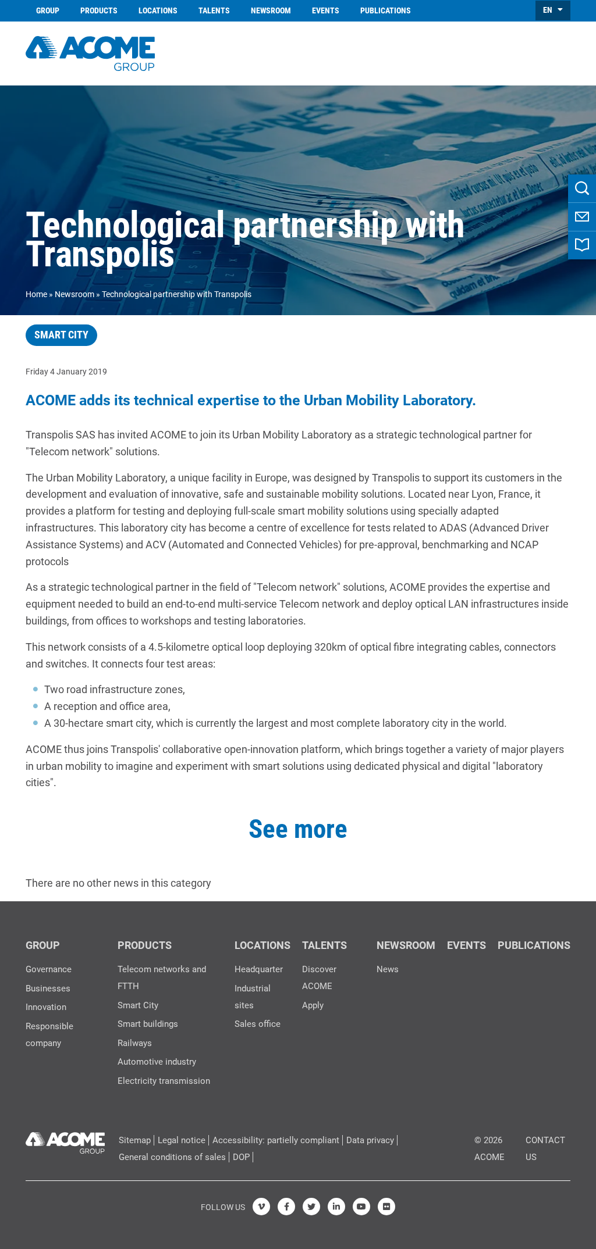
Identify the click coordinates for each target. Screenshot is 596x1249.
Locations (158, 10)
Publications (385, 10)
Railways (135, 1043)
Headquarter (259, 969)
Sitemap (135, 1140)
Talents (214, 10)
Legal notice (181, 1140)
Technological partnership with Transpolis (176, 294)
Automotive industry (157, 1062)
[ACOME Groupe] (65, 1140)
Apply (313, 1005)
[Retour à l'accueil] (90, 52)
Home (36, 294)
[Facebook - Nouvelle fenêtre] (286, 1206)
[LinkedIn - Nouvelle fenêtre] (336, 1206)
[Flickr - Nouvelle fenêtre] (386, 1206)
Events (325, 10)
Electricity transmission (164, 1081)
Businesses (48, 988)
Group (47, 10)
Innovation (46, 1007)
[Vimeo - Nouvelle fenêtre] (261, 1206)
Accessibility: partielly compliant (275, 1140)
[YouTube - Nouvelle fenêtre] (361, 1206)
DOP (241, 1157)
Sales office (258, 1024)
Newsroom (271, 10)
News (388, 969)
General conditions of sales (172, 1157)
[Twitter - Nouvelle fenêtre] (311, 1206)
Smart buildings (148, 1024)
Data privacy (370, 1140)
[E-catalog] (582, 245)
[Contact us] (582, 217)
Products (99, 10)
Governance (49, 969)
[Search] (582, 188)
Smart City (138, 1005)
